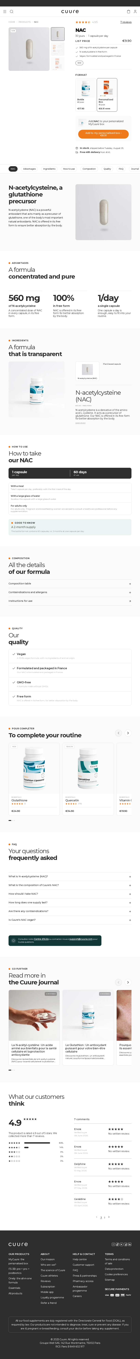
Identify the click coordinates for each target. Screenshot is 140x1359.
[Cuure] (18, 1244)
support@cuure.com (80, 939)
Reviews (46, 1281)
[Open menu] (5, 12)
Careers (77, 1296)
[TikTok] (117, 1244)
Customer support (83, 1264)
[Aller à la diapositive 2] (12, 820)
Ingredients (49, 169)
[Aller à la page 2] (12, 1070)
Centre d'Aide (41, 939)
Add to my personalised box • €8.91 (103, 134)
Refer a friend (49, 1303)
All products (15, 1293)
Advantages (29, 169)
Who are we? (48, 1264)
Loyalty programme (52, 1297)
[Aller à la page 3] (14, 1070)
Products (25, 22)
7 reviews (125, 22)
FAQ (121, 169)
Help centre (80, 1259)
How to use (69, 169)
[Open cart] (128, 11)
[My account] (135, 12)
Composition (89, 169)
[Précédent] (118, 733)
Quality (107, 169)
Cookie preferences (116, 1274)
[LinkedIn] (129, 1244)
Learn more (80, 423)
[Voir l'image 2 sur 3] (58, 49)
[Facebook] (125, 1244)
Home (12, 22)
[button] (34, 779)
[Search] (12, 12)
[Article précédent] (118, 982)
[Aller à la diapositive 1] (10, 820)
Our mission (47, 1259)
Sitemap (110, 1279)
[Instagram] (113, 1244)
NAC (13, 169)
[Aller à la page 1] (10, 1070)
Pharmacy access (83, 1281)
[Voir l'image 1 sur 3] (58, 34)
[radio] (85, 95)
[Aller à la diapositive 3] (14, 820)
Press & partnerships (85, 1275)
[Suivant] (128, 733)
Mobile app (47, 1292)
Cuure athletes (49, 1275)
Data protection (114, 1268)
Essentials (14, 1288)
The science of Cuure (53, 1270)
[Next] (109, 1217)
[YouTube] (121, 1244)
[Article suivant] (128, 982)
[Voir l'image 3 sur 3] (58, 64)
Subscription (48, 1286)
